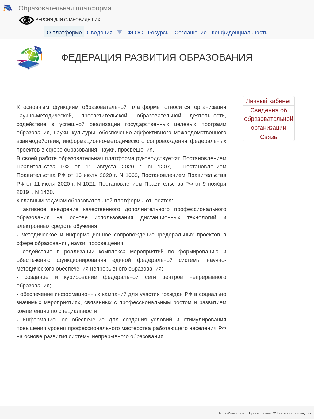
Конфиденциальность (239, 32)
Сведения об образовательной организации (268, 119)
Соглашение (190, 32)
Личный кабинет (268, 100)
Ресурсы (159, 32)
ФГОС (135, 32)
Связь (268, 136)
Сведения (102, 32)
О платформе (64, 32)
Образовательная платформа (64, 7)
